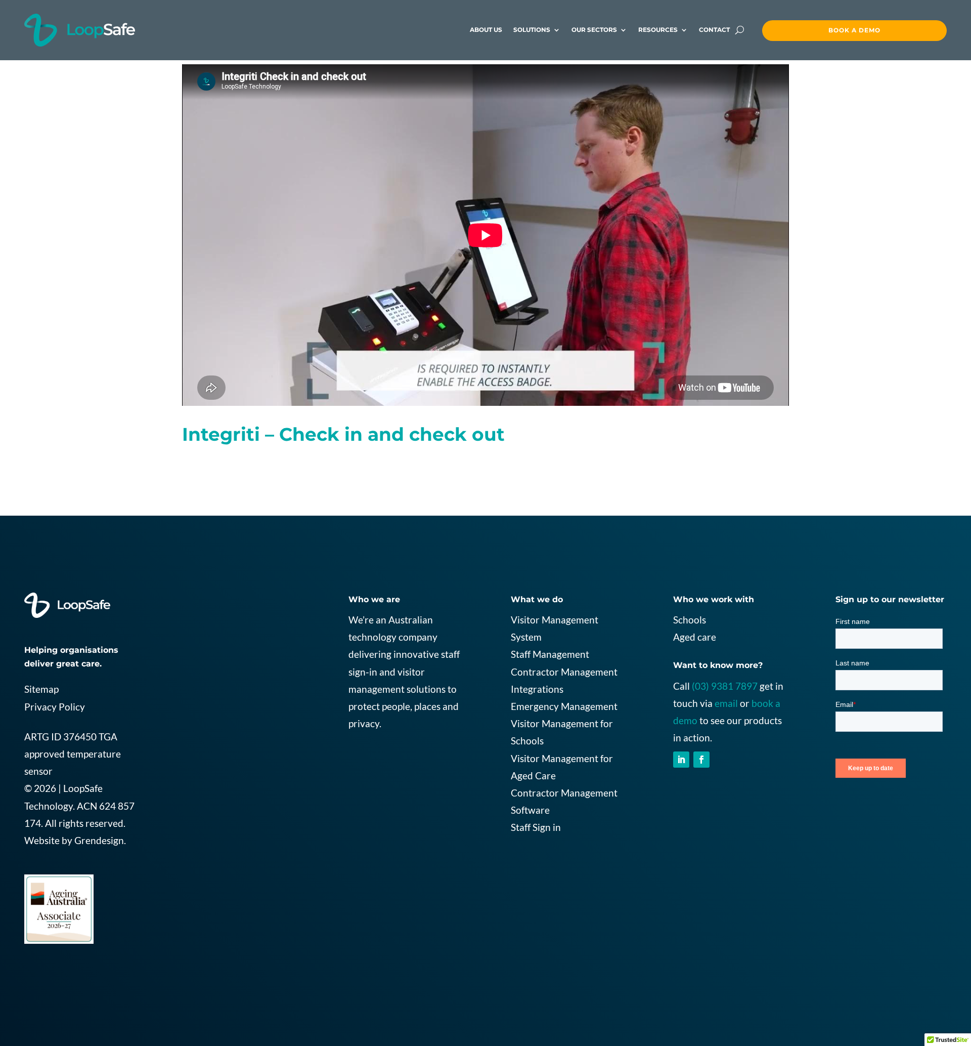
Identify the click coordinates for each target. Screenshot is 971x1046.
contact (714, 29)
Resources (658, 29)
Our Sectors (594, 29)
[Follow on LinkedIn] (681, 759)
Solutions (531, 29)
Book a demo (854, 30)
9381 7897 (734, 686)
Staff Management (550, 654)
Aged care (694, 637)
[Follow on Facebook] (701, 759)
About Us (486, 29)
